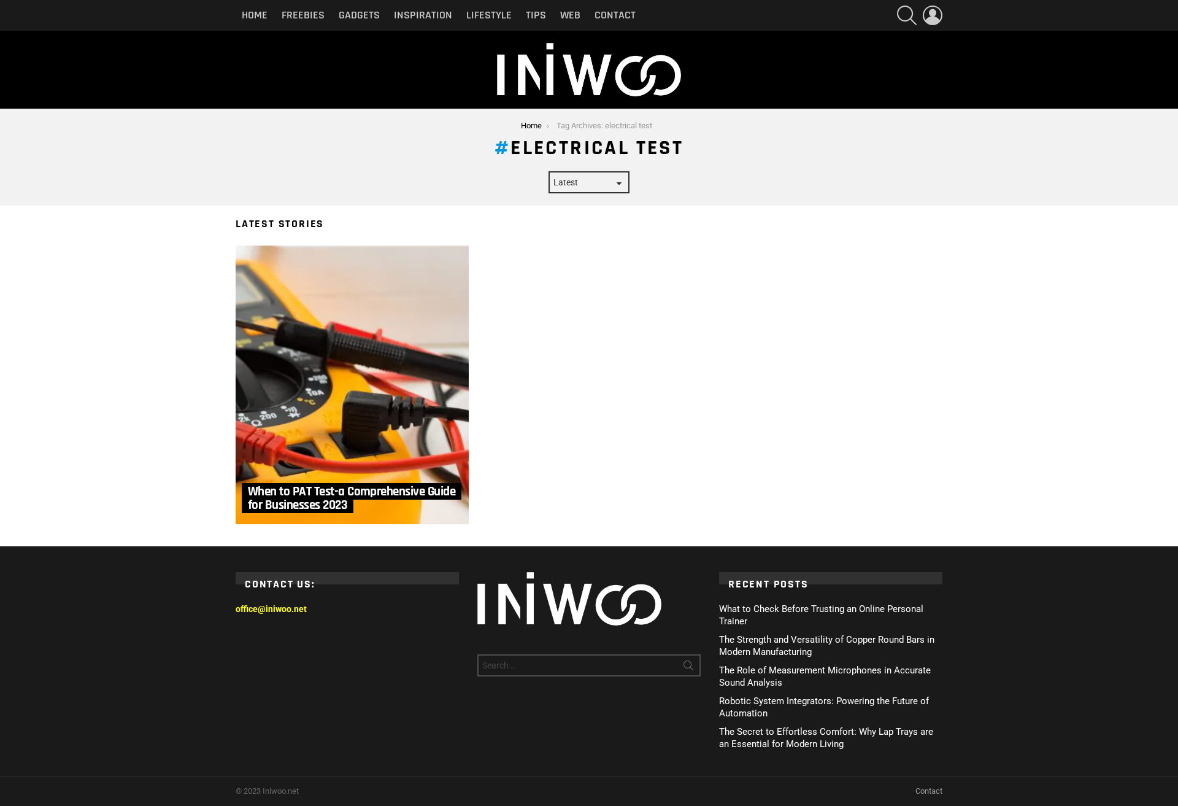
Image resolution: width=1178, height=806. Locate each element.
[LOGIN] (932, 15)
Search (688, 667)
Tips (536, 15)
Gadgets (359, 15)
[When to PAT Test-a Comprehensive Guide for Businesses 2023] (352, 385)
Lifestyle (489, 15)
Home (255, 15)
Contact (615, 15)
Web (570, 15)
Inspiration (423, 15)
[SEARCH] (907, 15)
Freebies (303, 15)
